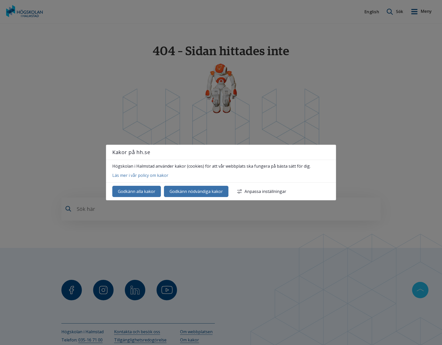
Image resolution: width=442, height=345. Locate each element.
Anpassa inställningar (265, 191)
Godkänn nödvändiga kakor (196, 191)
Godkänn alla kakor (136, 191)
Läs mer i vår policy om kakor (140, 175)
